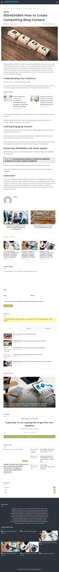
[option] (29, 392)
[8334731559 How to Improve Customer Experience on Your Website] (8, 363)
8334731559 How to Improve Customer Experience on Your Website (32, 361)
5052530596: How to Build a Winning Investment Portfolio (29, 341)
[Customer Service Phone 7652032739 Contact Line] (8, 357)
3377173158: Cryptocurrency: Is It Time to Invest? (47, 466)
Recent (29, 328)
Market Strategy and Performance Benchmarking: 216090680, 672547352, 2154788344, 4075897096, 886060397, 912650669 (16, 468)
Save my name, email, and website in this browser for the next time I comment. (24, 301)
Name (5, 289)
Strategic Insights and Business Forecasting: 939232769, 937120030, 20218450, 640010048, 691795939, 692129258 (46, 100)
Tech (5, 489)
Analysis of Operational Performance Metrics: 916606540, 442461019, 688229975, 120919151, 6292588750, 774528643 (28, 254)
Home (6, 8)
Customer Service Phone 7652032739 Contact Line (27, 354)
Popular (10, 328)
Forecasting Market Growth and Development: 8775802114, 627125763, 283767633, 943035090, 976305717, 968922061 (11, 254)
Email (5, 295)
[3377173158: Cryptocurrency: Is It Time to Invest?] (35, 467)
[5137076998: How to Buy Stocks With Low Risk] (35, 451)
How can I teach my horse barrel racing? (24, 334)
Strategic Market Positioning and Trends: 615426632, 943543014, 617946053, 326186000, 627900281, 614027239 (46, 254)
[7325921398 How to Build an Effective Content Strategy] (8, 350)
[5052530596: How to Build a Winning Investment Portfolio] (8, 343)
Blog (5, 492)
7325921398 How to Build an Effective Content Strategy (29, 347)
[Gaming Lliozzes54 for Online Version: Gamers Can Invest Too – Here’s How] (35, 458)
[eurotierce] (11, 2)
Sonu (7, 24)
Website (33, 295)
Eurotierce (10, 8)
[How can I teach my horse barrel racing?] (8, 336)
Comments (48, 328)
